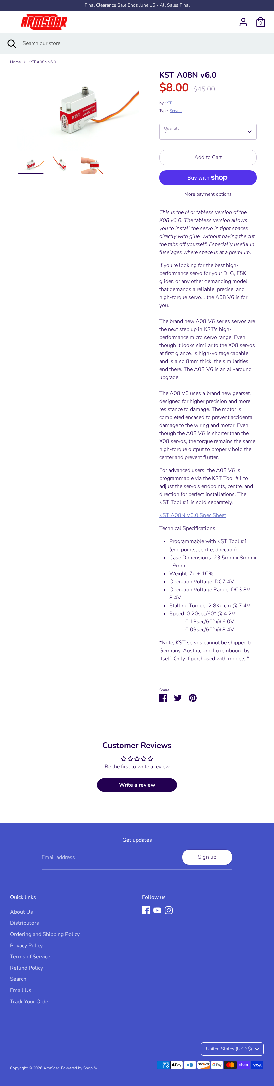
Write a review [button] (137, 785)
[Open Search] (11, 43)
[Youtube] (157, 910)
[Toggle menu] (10, 22)
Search (18, 979)
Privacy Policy (26, 945)
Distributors (24, 923)
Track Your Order (30, 1001)
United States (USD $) (229, 1049)
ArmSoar (51, 1068)
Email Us (20, 990)
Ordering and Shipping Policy (45, 934)
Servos (176, 110)
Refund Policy (26, 968)
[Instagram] (169, 910)
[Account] (243, 19)
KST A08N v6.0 (42, 62)
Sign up (207, 857)
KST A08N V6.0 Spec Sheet (192, 515)
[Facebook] (146, 910)
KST (168, 103)
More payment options (208, 194)
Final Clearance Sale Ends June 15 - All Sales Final (137, 5)
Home (15, 62)
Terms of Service (30, 956)
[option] (78, 113)
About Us (21, 912)
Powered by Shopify (79, 1068)
